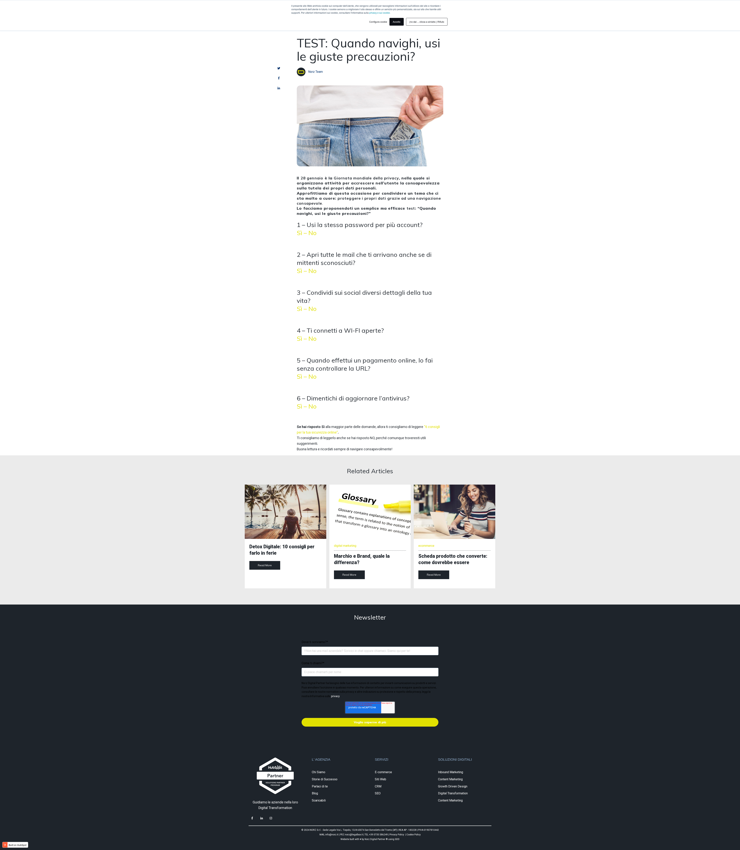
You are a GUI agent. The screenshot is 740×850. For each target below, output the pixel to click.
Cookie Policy (413, 834)
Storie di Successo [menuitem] (324, 779)
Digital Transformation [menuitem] (453, 793)
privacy (335, 696)
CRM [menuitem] (378, 786)
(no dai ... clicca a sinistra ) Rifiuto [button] (426, 21)
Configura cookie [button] (378, 21)
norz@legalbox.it (354, 834)
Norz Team (315, 72)
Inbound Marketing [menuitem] (450, 772)
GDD (397, 839)
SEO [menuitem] (378, 793)
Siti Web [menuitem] (380, 779)
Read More (265, 565)
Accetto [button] (396, 21)
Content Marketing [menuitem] (450, 779)
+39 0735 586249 (378, 834)
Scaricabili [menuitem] (319, 800)
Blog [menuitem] (315, 793)
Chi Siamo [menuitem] (318, 772)
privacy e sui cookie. (379, 12)
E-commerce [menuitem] (383, 772)
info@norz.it (331, 834)
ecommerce (426, 546)
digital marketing (345, 546)
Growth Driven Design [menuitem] (452, 786)
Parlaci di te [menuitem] (320, 786)
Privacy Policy (396, 834)
